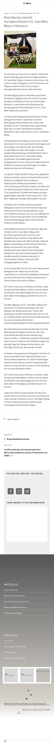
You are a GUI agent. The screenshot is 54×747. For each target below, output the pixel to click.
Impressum (26, 710)
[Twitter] (27, 491)
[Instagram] (19, 491)
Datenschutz (37, 710)
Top (52, 745)
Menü (28, 3)
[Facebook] (11, 491)
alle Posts (14, 419)
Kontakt (47, 710)
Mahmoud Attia (30, 13)
